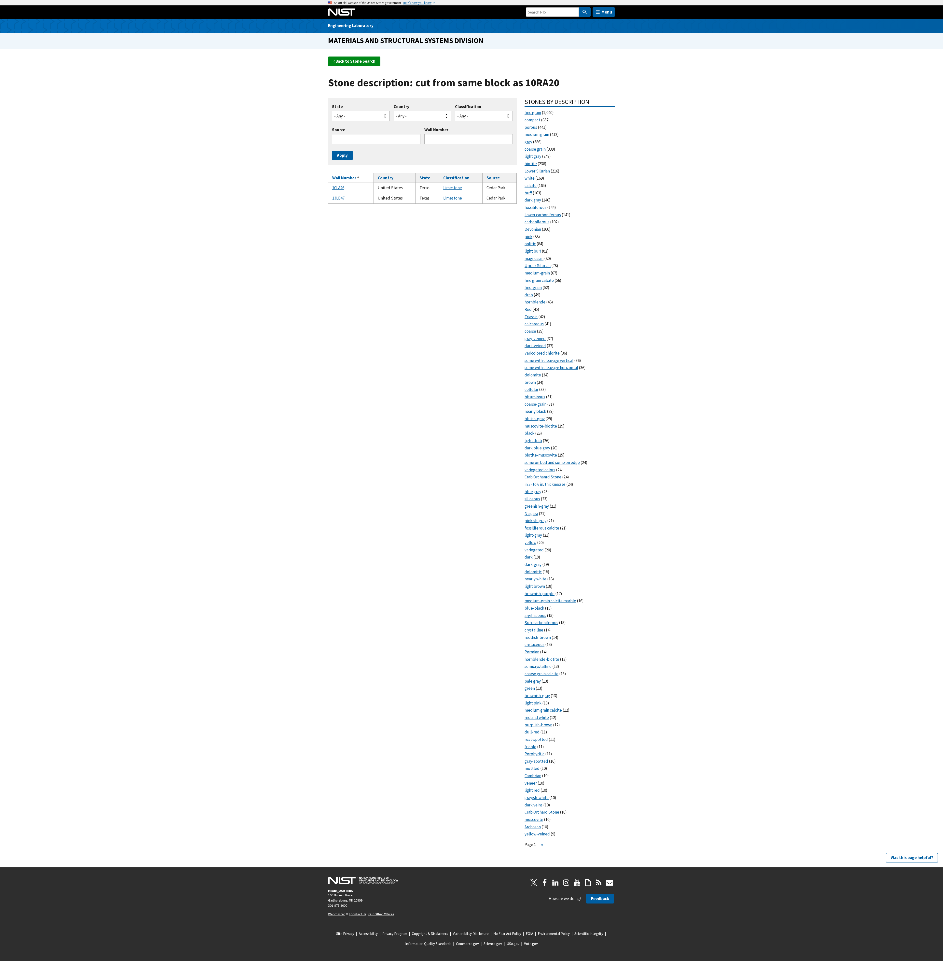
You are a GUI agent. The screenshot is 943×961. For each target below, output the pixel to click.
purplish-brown (538, 725)
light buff (533, 251)
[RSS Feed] (598, 882)
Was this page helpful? (912, 857)
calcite (531, 185)
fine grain (533, 112)
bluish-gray (535, 418)
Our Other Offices (381, 914)
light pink (533, 703)
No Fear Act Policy (507, 933)
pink (528, 236)
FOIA (529, 933)
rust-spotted (536, 739)
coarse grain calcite (541, 673)
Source (338, 130)
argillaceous (535, 615)
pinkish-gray (535, 520)
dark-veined (535, 345)
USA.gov (513, 943)
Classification (468, 106)
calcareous (534, 324)
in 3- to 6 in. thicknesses (545, 484)
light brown (535, 586)
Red (528, 309)
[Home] (341, 12)
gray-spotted (536, 761)
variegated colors (540, 470)
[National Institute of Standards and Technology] (363, 880)
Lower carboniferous (543, 214)
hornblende (535, 302)
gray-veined (535, 338)
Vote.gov (531, 943)
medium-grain (537, 273)
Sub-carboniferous (541, 622)
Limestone (452, 187)
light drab (533, 440)
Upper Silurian (538, 265)
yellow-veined (537, 834)
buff (528, 193)
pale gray (533, 681)
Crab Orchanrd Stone (543, 477)
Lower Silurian (537, 171)
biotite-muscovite (541, 455)
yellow (530, 542)
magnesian (534, 258)
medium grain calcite (543, 710)
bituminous (535, 397)
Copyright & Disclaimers (430, 933)
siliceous (532, 499)
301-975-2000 (337, 905)
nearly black (535, 411)
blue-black (534, 608)
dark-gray (533, 564)
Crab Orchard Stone (542, 812)
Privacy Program (394, 933)
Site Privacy (345, 933)
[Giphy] (587, 882)
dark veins (533, 805)
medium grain (537, 134)
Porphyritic (534, 754)
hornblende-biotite (542, 659)
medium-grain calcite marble (550, 600)
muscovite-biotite (541, 426)
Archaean (533, 827)
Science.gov (493, 943)
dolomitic (533, 571)
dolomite (533, 375)
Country (401, 106)
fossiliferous (535, 207)
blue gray (533, 491)
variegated (534, 550)
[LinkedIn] (555, 882)
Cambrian (533, 775)
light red (532, 790)
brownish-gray (537, 695)
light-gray (533, 535)
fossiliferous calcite (542, 528)
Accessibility (368, 933)
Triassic (531, 316)
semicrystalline (538, 666)
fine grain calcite (539, 280)
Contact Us (358, 914)
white (530, 178)
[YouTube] (577, 882)
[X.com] (533, 882)
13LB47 (338, 198)
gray (528, 141)
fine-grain (533, 287)
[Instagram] (566, 882)
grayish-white (537, 797)
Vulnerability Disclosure (471, 933)
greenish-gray (537, 506)
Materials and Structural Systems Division (406, 40)
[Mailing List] (609, 882)
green (530, 688)
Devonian (533, 229)
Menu (606, 12)
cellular (531, 389)
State (337, 106)
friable (530, 746)
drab (529, 295)
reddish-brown (538, 637)
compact (532, 120)
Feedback (600, 898)
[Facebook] (544, 882)
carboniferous (537, 222)
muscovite (534, 819)
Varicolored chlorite (542, 353)
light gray (533, 156)
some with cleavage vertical (549, 360)
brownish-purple (540, 593)
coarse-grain (535, 404)
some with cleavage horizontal (551, 367)
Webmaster (336, 914)
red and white (537, 717)
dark (529, 557)
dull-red (532, 732)
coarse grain (535, 149)
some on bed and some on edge (552, 462)
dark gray (533, 200)
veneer (531, 783)
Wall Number (436, 130)
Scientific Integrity (588, 933)
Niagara (531, 513)
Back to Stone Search (355, 61)
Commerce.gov (467, 943)
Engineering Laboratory (351, 25)
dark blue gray (537, 448)
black (529, 433)
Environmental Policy (554, 933)
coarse (530, 331)
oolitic (530, 243)
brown (530, 382)
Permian (532, 652)
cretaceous (534, 644)
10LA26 (338, 187)
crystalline (534, 630)
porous (531, 127)
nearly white (535, 579)
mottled (532, 768)
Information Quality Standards (428, 943)
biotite (531, 163)
